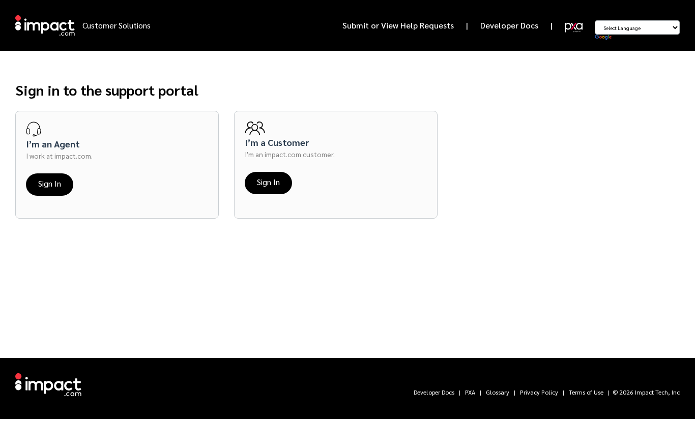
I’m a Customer (277, 142)
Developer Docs (509, 25)
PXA (470, 392)
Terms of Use (586, 392)
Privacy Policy (539, 392)
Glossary (497, 392)
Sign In (49, 183)
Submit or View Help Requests (398, 25)
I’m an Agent (53, 143)
